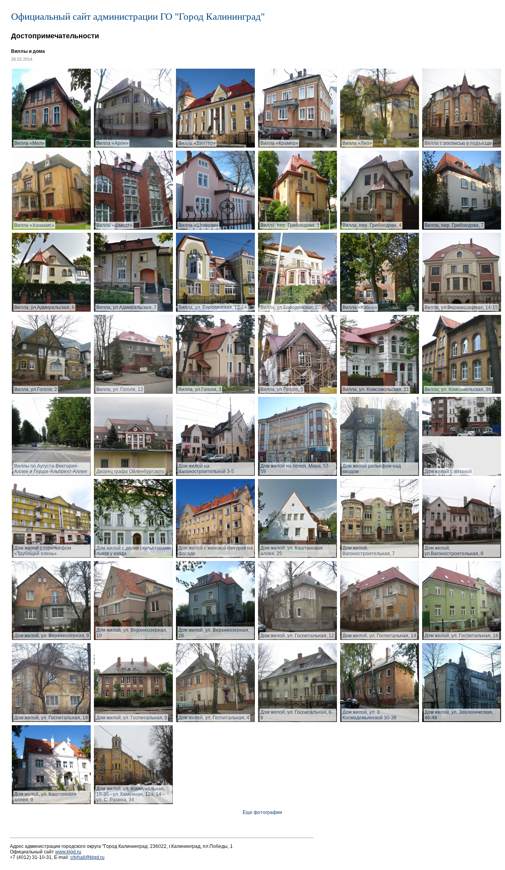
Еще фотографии (262, 812)
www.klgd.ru (68, 852)
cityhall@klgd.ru (87, 857)
